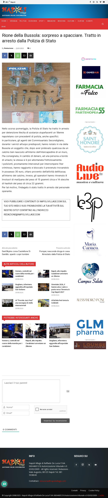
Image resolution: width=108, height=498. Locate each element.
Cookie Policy (94, 490)
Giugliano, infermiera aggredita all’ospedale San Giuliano (24, 287)
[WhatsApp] (18, 55)
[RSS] (89, 465)
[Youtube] (103, 2)
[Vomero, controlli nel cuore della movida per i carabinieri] (7, 274)
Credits (101, 495)
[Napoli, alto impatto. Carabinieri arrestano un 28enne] (43, 274)
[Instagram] (93, 2)
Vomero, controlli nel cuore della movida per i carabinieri (24, 273)
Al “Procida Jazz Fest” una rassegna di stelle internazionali (24, 302)
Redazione (8, 48)
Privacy (83, 490)
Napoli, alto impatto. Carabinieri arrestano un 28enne (59, 273)
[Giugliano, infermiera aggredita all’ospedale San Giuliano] (7, 287)
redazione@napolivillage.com (52, 481)
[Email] (24, 55)
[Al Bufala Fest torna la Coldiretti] (43, 303)
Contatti (74, 490)
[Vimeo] (100, 2)
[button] (102, 24)
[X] (97, 2)
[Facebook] (90, 2)
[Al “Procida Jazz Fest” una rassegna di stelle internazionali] (7, 303)
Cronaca (6, 337)
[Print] (30, 55)
